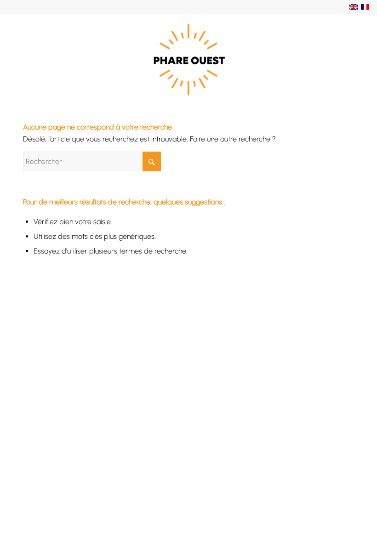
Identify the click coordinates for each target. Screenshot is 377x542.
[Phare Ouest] (188, 60)
